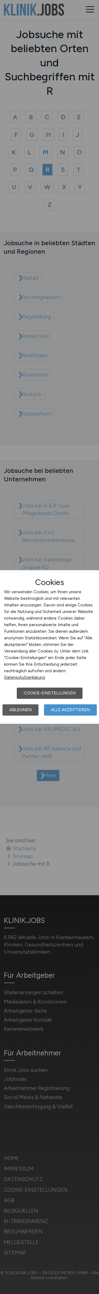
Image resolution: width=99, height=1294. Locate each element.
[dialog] (49, 647)
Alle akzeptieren (70, 709)
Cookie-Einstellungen (50, 693)
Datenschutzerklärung (24, 677)
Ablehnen (20, 709)
